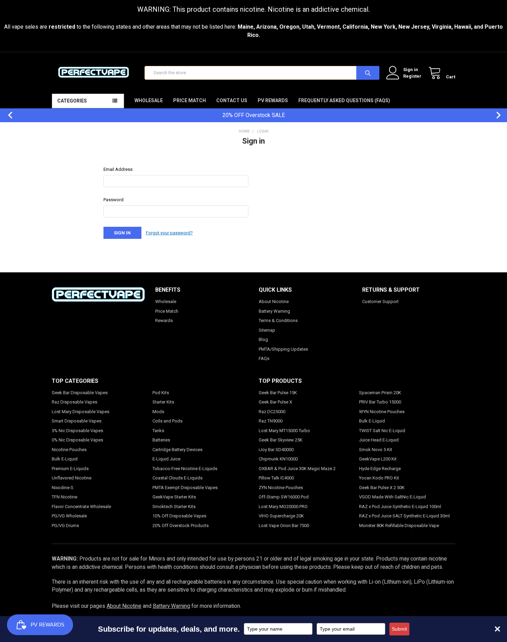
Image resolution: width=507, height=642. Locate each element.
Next (495, 115)
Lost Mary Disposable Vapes (80, 411)
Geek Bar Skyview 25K (280, 439)
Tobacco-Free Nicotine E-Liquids (184, 468)
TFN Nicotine (64, 496)
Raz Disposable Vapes (74, 402)
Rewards (164, 320)
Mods (158, 411)
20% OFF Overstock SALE (253, 115)
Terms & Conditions (278, 320)
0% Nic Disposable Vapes (77, 439)
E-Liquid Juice (166, 458)
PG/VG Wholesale (69, 515)
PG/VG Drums (65, 525)
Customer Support (380, 301)
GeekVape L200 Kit (378, 458)
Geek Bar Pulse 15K (278, 392)
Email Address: (118, 169)
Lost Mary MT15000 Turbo (284, 430)
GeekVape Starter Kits (174, 496)
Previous (7, 115)
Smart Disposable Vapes (76, 421)
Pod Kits (160, 392)
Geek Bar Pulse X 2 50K (382, 487)
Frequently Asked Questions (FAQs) (344, 100)
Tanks (158, 430)
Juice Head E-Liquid (379, 439)
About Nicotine (274, 301)
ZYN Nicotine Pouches (281, 487)
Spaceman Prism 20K (380, 392)
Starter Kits (163, 402)
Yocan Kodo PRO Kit (379, 477)
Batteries (161, 439)
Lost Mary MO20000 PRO (283, 506)
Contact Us (231, 100)
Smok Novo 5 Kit (375, 449)
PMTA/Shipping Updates (283, 349)
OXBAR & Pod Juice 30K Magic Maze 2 (297, 468)
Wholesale (149, 100)
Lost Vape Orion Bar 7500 (284, 525)
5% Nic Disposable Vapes (77, 430)
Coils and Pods (167, 421)
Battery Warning (274, 311)
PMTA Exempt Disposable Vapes (185, 487)
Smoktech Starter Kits (174, 506)
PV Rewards (273, 100)
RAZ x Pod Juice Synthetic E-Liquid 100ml (400, 506)
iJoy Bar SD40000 (276, 449)
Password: (114, 199)
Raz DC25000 (272, 411)
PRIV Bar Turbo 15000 (380, 402)
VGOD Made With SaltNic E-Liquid (392, 496)
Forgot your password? (169, 232)
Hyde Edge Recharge (380, 468)
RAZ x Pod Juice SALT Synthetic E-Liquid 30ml (404, 515)
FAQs (264, 358)
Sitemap (267, 330)
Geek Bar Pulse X (275, 402)
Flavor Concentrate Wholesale (81, 506)
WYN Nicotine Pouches (382, 411)
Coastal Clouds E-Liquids (177, 477)
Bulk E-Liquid (65, 458)
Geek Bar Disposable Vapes (80, 392)
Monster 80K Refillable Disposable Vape (399, 525)
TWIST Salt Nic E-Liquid (382, 430)
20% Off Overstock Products (180, 525)
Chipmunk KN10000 (278, 458)
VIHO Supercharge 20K (281, 515)
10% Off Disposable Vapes (179, 515)
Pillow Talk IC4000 (276, 477)
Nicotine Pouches (69, 449)
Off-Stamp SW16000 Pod (284, 496)
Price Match (189, 100)
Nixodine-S (62, 487)
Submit (399, 629)
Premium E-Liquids (70, 468)
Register (412, 76)
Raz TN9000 (270, 421)
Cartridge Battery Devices (177, 449)
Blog (263, 339)
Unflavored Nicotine (71, 477)
